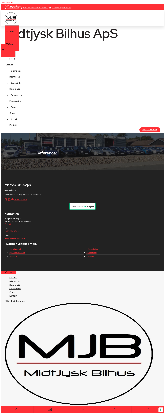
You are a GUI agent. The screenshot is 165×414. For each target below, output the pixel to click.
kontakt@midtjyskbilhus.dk (61, 8)
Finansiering (16, 95)
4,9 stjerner (16, 6)
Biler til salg (16, 71)
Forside (13, 59)
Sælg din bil (16, 83)
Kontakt (14, 119)
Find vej (8, 224)
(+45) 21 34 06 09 (13, 8)
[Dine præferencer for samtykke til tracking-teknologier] (160, 409)
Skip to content (7, 2)
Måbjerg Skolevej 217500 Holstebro (35, 8)
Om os (14, 107)
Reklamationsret (18, 253)
